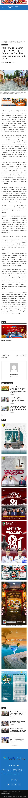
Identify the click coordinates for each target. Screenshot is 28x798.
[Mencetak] (14, 66)
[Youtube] (19, 784)
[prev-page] (2, 415)
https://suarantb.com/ (14, 376)
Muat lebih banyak (13, 745)
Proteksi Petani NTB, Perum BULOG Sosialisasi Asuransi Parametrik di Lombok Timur (17, 739)
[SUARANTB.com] (2, 62)
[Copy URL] (18, 66)
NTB (7, 41)
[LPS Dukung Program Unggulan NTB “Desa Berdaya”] (5, 723)
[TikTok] (15, 784)
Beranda (3, 41)
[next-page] (5, 415)
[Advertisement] (14, 24)
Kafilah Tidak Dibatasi (21, 355)
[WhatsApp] (11, 66)
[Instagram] (12, 784)
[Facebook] (7, 66)
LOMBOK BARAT (12, 41)
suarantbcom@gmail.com (13, 774)
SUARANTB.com (8, 62)
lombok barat (8, 340)
